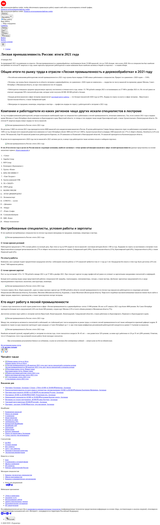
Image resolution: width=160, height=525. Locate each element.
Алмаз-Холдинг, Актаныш (47, 400)
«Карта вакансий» (22, 150)
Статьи (7, 49)
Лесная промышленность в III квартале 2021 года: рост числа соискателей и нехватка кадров (39, 367)
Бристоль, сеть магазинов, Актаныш (40, 404)
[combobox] (10, 518)
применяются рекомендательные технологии (44, 509)
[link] (4, 32)
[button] (3, 38)
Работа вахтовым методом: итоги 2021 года (21, 375)
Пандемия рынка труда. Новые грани (19, 371)
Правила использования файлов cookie (38, 11)
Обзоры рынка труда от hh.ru (16, 363)
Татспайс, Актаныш (39, 402)
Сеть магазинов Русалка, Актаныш (50, 392)
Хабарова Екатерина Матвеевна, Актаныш (90, 390)
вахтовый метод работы (60, 97)
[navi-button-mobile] (3, 44)
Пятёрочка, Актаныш (63, 388)
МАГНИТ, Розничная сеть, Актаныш (42, 395)
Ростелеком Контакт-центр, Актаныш (54, 397)
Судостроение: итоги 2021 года (17, 379)
